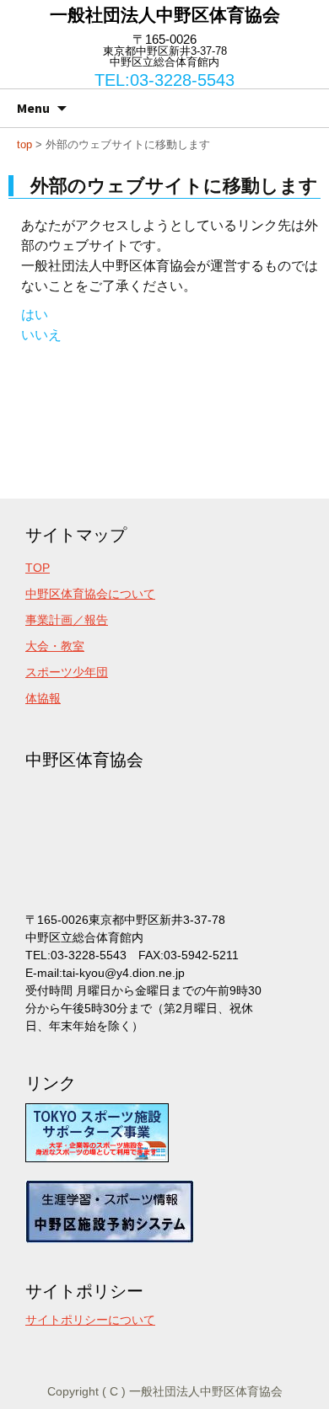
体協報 (43, 698)
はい (34, 314)
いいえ (41, 335)
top (24, 144)
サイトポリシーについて (90, 1319)
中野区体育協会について (90, 593)
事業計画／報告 (66, 620)
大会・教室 (54, 646)
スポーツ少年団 (66, 672)
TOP (37, 567)
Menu (33, 107)
